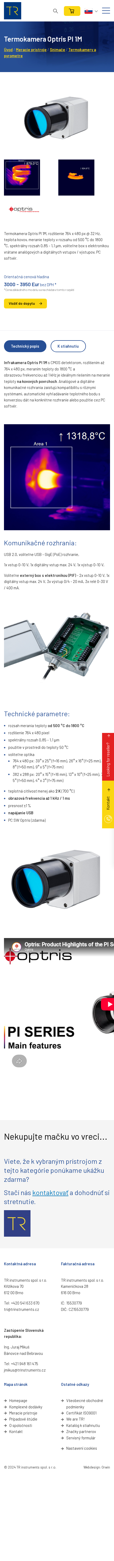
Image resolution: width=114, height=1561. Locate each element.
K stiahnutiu (68, 346)
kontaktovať (50, 1192)
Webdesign (92, 1467)
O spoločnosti (20, 1425)
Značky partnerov (81, 1431)
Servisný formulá (80, 1437)
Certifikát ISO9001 (81, 1412)
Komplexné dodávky (25, 1406)
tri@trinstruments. (19, 1309)
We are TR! (75, 1419)
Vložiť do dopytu (22, 303)
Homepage (18, 1400)
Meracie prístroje (31, 49)
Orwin (106, 1467)
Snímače (57, 49)
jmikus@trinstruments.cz (25, 1370)
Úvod (8, 49)
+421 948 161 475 (24, 1363)
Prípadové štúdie (23, 1419)
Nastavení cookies (81, 1448)
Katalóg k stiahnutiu (83, 1425)
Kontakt (16, 1431)
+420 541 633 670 (25, 1303)
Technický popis (25, 346)
